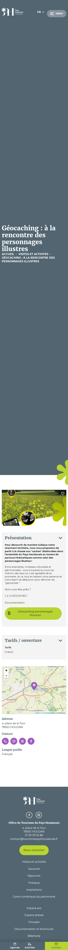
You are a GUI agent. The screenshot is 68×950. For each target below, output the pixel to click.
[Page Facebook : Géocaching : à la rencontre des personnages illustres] (31, 741)
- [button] (6, 675)
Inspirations (34, 889)
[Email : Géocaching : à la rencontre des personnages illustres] (13, 741)
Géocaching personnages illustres (35, 613)
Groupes (34, 922)
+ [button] (6, 670)
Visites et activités (34, 861)
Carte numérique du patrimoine (34, 896)
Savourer (34, 868)
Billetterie (34, 936)
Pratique (34, 882)
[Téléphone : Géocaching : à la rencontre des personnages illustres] (5, 741)
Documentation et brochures (34, 929)
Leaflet (36, 712)
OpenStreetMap (49, 712)
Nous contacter (34, 850)
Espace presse (34, 915)
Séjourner (34, 875)
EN (39, 20)
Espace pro (34, 908)
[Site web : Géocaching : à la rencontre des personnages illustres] (22, 741)
